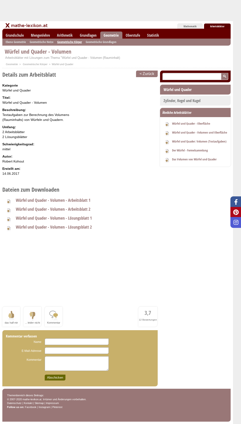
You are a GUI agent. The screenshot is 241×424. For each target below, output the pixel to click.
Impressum (52, 403)
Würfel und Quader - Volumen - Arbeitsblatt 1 (53, 200)
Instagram (44, 407)
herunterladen (8, 201)
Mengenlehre (40, 35)
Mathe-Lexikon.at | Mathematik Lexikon (26, 25)
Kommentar (34, 359)
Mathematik (190, 26)
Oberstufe (133, 35)
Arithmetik (65, 35)
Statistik (153, 35)
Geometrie (111, 35)
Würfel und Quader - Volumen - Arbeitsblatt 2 (53, 209)
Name (37, 342)
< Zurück (147, 74)
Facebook (30, 407)
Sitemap (39, 403)
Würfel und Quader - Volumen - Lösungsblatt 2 (54, 227)
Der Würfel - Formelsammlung (190, 150)
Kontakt (28, 403)
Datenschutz (14, 403)
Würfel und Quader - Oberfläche (191, 123)
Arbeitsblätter (217, 26)
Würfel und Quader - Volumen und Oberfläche (199, 132)
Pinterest (57, 407)
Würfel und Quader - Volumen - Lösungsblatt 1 (54, 218)
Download (167, 123)
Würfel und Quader (178, 89)
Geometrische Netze (41, 42)
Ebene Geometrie (16, 42)
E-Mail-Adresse (31, 351)
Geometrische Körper (69, 42)
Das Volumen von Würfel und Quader (194, 159)
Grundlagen (88, 35)
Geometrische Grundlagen (101, 42)
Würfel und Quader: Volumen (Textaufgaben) (199, 141)
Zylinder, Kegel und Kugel (182, 100)
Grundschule (15, 35)
